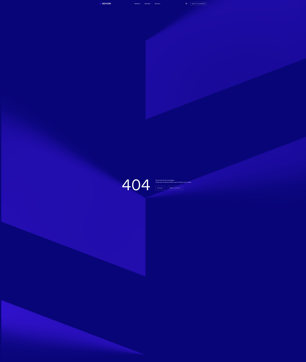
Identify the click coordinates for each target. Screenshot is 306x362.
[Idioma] (187, 3)
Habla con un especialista (198, 3)
